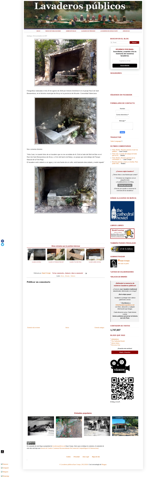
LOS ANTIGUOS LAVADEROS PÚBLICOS (41, 418)
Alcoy (62, 276)
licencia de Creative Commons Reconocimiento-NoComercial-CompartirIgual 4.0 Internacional (69, 448)
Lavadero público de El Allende (69, 417)
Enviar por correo (125, 185)
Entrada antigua (99, 327)
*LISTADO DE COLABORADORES (122, 272)
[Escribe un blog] (91, 273)
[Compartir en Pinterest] (97, 273)
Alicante (67, 276)
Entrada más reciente (33, 327)
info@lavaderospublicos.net (125, 305)
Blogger (104, 464)
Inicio (67, 327)
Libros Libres (115, 343)
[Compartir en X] (93, 273)
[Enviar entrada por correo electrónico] (85, 273)
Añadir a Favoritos (124, 352)
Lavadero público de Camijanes (125, 417)
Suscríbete (124, 65)
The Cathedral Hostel (118, 341)
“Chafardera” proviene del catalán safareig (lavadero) (97, 418)
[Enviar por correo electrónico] (89, 273)
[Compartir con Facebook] (95, 273)
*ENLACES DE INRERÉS (118, 277)
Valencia (73, 276)
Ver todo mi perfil (123, 263)
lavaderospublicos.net (58, 446)
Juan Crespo (125, 261)
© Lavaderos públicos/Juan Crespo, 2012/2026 (73, 464)
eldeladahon (115, 339)
